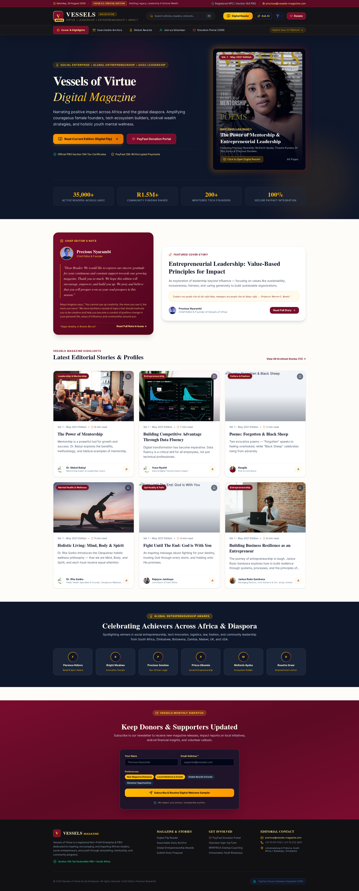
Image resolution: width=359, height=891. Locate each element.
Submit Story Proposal (170, 852)
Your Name (131, 756)
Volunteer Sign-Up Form (223, 842)
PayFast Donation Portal (227, 837)
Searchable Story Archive (172, 842)
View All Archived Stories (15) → (286, 358)
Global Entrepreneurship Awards (175, 847)
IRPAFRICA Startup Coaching (225, 847)
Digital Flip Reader (167, 837)
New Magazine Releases (139, 777)
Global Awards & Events (200, 777)
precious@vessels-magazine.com (283, 837)
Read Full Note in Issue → (132, 326)
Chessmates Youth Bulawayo (226, 852)
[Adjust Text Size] (279, 16)
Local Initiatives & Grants (170, 777)
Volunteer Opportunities (139, 783)
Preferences (132, 771)
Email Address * (190, 756)
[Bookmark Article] (128, 376)
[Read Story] (126, 469)
